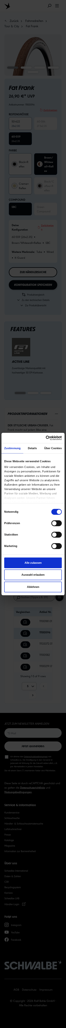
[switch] (56, 523)
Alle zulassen (33, 562)
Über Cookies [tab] (53, 448)
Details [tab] (32, 448)
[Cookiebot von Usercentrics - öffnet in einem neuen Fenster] (46, 438)
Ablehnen (33, 586)
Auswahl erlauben (33, 574)
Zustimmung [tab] (12, 448)
